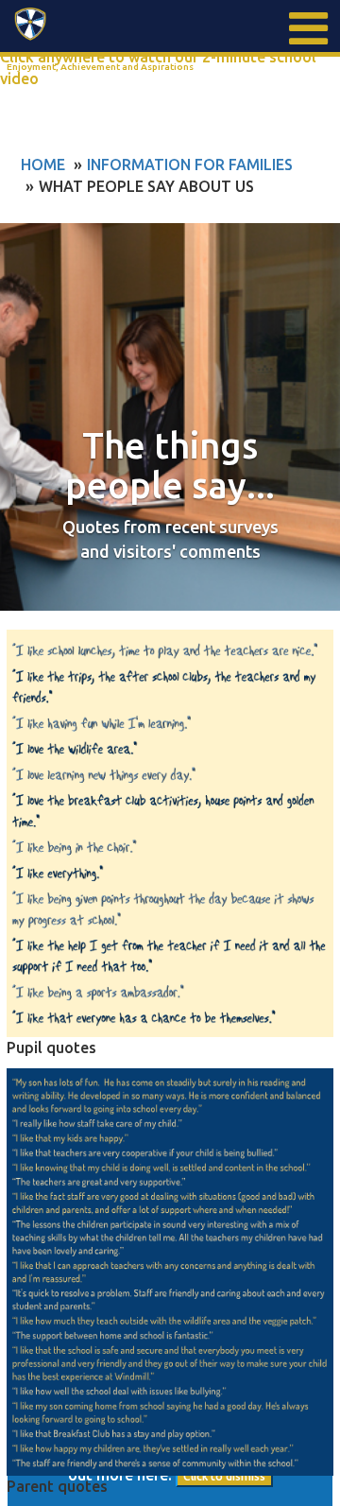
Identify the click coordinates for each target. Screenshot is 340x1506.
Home (43, 164)
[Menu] (307, 28)
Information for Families (190, 164)
